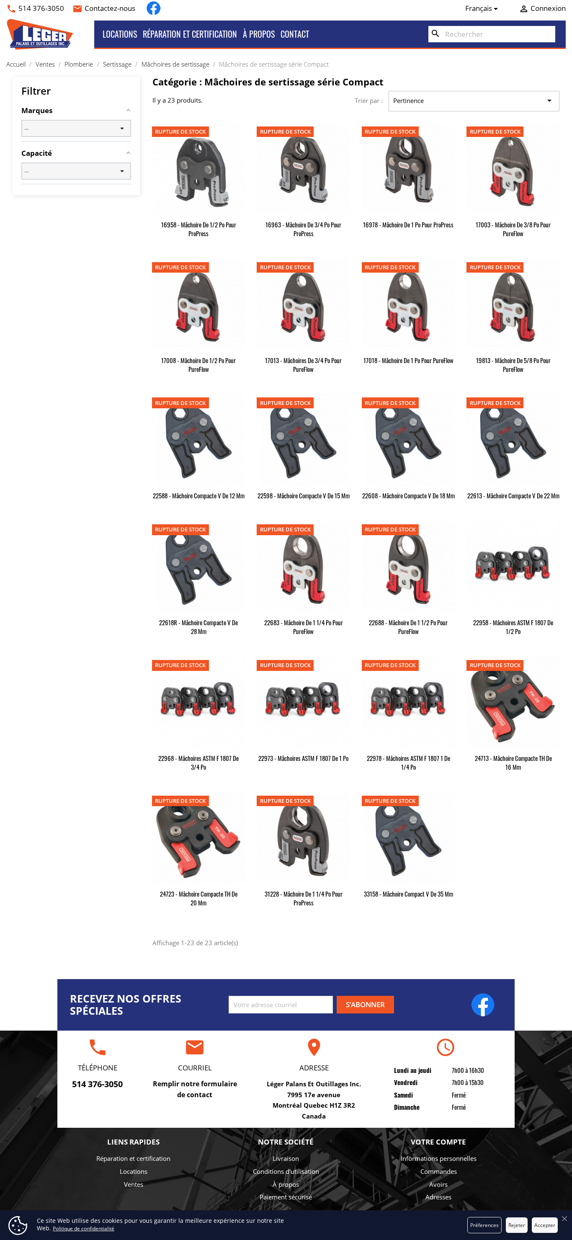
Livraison (286, 1158)
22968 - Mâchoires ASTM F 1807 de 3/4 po (198, 762)
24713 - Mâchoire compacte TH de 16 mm (513, 762)
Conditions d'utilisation (286, 1171)
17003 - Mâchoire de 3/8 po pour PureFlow (513, 229)
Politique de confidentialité (83, 1228)
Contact (295, 34)
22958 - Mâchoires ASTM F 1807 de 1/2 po (513, 627)
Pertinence (473, 100)
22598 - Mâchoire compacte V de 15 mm (304, 495)
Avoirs (438, 1184)
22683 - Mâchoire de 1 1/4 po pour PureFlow (303, 627)
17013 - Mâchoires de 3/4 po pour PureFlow (303, 365)
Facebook (153, 8)
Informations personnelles (439, 1158)
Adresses (438, 1197)
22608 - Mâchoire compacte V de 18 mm (408, 495)
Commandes (438, 1171)
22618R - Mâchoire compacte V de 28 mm (198, 627)
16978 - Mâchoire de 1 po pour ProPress (408, 224)
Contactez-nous (110, 8)
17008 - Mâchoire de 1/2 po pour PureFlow (198, 365)
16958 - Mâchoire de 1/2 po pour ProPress (198, 229)
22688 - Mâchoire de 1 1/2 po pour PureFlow (408, 627)
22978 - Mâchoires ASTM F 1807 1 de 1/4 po (408, 762)
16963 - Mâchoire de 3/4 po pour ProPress (303, 229)
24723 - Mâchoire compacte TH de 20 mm (198, 898)
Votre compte (438, 1142)
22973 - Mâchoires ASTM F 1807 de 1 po (303, 758)
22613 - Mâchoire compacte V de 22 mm (513, 495)
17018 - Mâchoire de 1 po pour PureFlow (408, 360)
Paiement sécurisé (286, 1197)
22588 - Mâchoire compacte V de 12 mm (199, 495)
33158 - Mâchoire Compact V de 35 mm (408, 893)
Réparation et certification (190, 34)
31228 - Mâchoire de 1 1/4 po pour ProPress (304, 898)
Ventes (133, 1184)
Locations (120, 34)
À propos (259, 34)
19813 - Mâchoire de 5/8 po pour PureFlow (513, 365)
